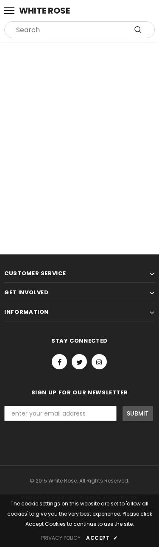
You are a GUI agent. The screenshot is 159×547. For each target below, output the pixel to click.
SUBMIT (138, 413)
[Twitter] (79, 361)
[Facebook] (59, 361)
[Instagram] (99, 361)
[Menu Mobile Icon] (9, 11)
